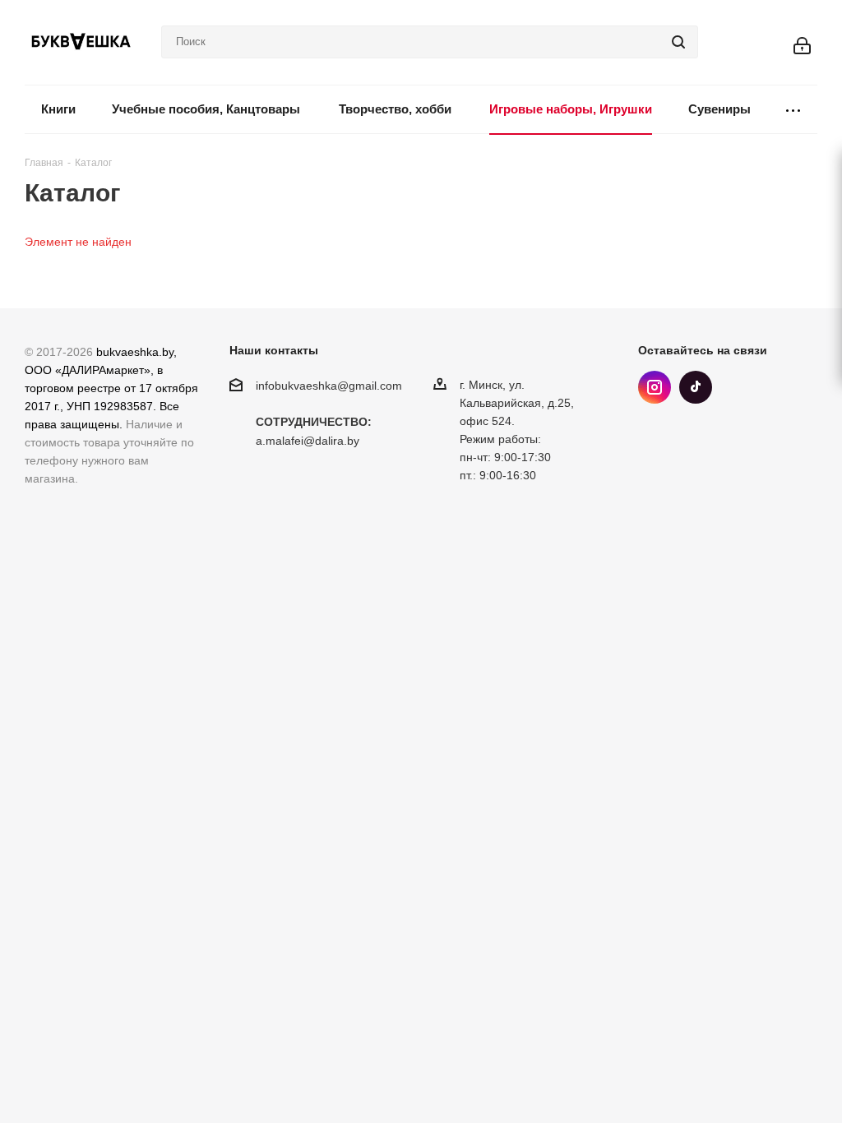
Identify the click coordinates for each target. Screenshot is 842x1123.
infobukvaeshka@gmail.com (329, 385)
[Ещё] (792, 109)
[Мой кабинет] (802, 42)
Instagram (654, 387)
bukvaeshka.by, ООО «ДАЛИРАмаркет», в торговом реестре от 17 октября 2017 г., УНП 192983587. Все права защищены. (111, 388)
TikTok (695, 387)
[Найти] (678, 41)
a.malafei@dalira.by (307, 441)
